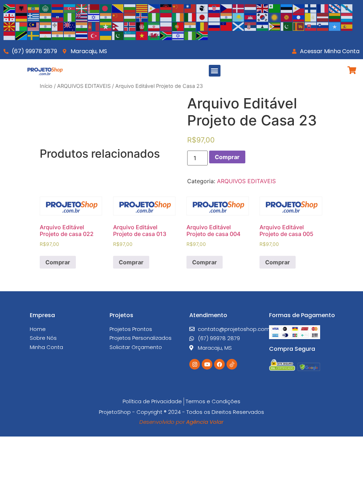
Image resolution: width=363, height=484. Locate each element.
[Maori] (70, 25)
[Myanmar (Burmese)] (106, 25)
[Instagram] (194, 364)
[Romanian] (202, 25)
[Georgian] (10, 17)
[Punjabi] (190, 25)
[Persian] (154, 25)
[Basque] (82, 7)
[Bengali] (106, 7)
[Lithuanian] (335, 17)
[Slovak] (311, 25)
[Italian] (190, 17)
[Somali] (335, 25)
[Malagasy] (22, 25)
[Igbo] (154, 17)
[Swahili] (22, 35)
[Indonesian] (166, 17)
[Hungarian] (130, 17)
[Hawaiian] (82, 17)
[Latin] (311, 17)
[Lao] (299, 17)
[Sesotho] (263, 25)
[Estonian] (287, 7)
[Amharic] (34, 7)
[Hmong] (118, 17)
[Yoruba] (190, 35)
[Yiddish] (178, 35)
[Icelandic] (142, 17)
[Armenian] (58, 7)
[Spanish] (347, 25)
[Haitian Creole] (58, 17)
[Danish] (239, 7)
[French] (323, 7)
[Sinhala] (299, 25)
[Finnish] (311, 7)
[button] (214, 71)
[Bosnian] (118, 7)
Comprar (227, 157)
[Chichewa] (166, 7)
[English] (263, 7)
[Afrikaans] (10, 7)
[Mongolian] (94, 25)
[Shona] (275, 25)
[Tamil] (58, 35)
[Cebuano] (154, 7)
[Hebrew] (94, 17)
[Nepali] (118, 25)
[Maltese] (58, 25)
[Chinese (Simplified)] (178, 7)
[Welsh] (154, 35)
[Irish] (178, 17)
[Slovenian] (323, 25)
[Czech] (226, 7)
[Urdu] (118, 35)
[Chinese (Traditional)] (190, 7)
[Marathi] (82, 25)
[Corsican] (202, 7)
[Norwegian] (130, 25)
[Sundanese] (10, 35)
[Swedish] (34, 35)
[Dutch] (251, 7)
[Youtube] (207, 364)
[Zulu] (202, 35)
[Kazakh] (239, 17)
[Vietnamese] (142, 35)
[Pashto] (142, 25)
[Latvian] (323, 17)
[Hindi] (106, 17)
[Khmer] (251, 17)
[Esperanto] (275, 7)
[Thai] (82, 35)
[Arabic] (46, 7)
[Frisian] (335, 7)
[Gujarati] (46, 17)
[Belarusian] (94, 7)
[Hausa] (70, 17)
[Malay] (34, 25)
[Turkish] (94, 35)
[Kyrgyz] (287, 17)
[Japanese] (202, 17)
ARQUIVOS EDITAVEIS (84, 86)
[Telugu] (70, 35)
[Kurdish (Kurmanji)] (275, 17)
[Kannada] (226, 17)
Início (46, 86)
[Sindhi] (287, 25)
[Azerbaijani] (70, 7)
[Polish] (166, 25)
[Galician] (347, 7)
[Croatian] (214, 7)
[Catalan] (142, 7)
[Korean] (263, 17)
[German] (22, 17)
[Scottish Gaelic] (239, 25)
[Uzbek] (130, 35)
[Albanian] (22, 7)
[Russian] (214, 25)
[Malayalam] (46, 25)
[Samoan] (226, 25)
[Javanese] (214, 17)
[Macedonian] (10, 25)
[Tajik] (46, 35)
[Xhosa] (166, 35)
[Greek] (34, 17)
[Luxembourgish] (347, 17)
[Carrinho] (351, 70)
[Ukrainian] (106, 35)
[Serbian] (251, 25)
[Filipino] (299, 7)
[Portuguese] (178, 25)
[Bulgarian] (130, 7)
